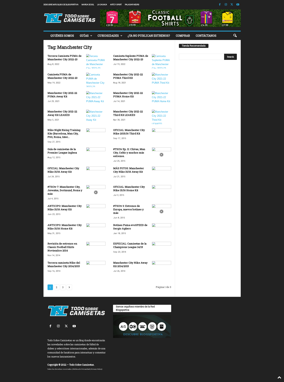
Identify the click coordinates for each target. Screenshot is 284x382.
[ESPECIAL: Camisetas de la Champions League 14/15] (161, 249)
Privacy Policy (96, 369)
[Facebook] (220, 5)
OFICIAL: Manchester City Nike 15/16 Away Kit (63, 169)
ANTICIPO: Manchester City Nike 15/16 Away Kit (65, 207)
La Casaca (102, 5)
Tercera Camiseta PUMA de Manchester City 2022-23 (65, 57)
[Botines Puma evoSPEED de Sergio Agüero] (161, 230)
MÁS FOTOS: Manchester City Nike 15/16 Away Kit (128, 169)
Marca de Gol (88, 5)
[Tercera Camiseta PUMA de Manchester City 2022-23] (95, 61)
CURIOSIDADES (108, 35)
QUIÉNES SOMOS (62, 35)
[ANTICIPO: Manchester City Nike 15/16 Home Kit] (95, 230)
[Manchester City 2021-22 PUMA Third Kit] (161, 80)
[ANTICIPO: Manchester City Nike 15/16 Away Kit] (95, 211)
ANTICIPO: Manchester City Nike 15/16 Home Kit (65, 226)
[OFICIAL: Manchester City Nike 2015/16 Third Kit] (161, 135)
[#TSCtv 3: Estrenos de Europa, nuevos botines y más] (161, 211)
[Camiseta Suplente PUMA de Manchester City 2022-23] (161, 61)
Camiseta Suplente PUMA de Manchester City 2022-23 (130, 57)
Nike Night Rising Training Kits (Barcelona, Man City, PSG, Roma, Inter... (64, 133)
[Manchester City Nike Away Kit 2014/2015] (161, 268)
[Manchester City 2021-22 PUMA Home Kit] (161, 98)
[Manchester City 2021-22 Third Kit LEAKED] (161, 117)
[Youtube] (238, 5)
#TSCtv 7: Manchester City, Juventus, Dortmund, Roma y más (65, 190)
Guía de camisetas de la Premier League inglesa (62, 150)
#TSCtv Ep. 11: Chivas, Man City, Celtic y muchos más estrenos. (129, 152)
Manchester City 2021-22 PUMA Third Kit (128, 76)
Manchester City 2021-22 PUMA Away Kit (62, 94)
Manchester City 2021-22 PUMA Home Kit (128, 94)
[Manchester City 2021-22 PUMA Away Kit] (95, 98)
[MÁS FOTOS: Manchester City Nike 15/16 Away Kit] (161, 173)
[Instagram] (226, 5)
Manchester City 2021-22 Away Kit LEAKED (62, 113)
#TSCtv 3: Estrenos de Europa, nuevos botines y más (128, 209)
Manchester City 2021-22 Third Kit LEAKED (128, 113)
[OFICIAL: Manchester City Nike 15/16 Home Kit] (161, 192)
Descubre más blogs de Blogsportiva (60, 5)
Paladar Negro (132, 5)
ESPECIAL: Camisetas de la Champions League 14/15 (129, 245)
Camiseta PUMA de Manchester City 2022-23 (62, 76)
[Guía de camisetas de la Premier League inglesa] (95, 154)
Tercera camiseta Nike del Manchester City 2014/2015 (64, 264)
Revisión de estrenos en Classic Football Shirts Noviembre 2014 (62, 247)
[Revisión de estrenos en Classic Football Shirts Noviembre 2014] (95, 249)
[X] (232, 5)
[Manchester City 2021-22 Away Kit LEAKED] (95, 117)
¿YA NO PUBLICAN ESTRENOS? (149, 35)
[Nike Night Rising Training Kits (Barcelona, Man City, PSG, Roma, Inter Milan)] (95, 135)
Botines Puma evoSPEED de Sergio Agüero (130, 226)
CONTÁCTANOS (206, 35)
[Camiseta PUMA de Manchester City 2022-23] (95, 80)
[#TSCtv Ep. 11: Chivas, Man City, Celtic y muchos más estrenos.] (161, 154)
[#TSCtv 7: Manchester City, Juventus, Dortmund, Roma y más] (95, 192)
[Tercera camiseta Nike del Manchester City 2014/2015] (95, 268)
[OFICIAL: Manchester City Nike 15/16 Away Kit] (95, 173)
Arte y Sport (116, 5)
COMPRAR (183, 35)
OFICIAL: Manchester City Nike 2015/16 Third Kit (129, 131)
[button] (235, 35)
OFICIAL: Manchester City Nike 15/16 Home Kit (129, 188)
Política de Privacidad (81, 369)
